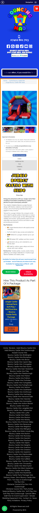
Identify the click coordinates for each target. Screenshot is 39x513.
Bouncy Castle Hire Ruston (19, 433)
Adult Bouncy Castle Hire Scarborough (19, 350)
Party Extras (28, 489)
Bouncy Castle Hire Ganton (19, 387)
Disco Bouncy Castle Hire (25, 477)
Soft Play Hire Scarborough (13, 493)
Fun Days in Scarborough (22, 480)
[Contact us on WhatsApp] (4, 508)
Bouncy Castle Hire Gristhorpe (19, 392)
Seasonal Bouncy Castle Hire (14, 491)
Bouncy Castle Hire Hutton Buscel (19, 403)
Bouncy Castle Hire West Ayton (19, 466)
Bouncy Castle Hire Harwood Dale (19, 396)
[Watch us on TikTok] (21, 46)
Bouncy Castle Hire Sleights (19, 445)
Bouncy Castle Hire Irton (19, 406)
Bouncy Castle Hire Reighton (19, 426)
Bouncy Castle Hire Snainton (19, 447)
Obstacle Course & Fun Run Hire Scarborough (19, 485)
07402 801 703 (19, 40)
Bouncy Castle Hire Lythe (19, 413)
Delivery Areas (9, 477)
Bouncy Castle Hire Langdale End (20, 408)
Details (19, 158)
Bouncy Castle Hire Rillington (19, 429)
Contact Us (27, 498)
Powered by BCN (19, 510)
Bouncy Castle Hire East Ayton (19, 366)
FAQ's (9, 480)
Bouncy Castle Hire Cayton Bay (19, 362)
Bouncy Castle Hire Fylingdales (19, 383)
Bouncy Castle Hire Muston (19, 417)
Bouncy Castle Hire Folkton (19, 378)
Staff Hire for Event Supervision (16, 496)
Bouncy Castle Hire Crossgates (20, 364)
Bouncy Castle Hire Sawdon (19, 438)
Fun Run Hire (19, 482)
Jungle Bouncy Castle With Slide (15, 82)
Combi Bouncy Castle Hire (17, 80)
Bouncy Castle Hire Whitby (19, 470)
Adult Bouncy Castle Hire (26, 348)
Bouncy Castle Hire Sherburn (19, 440)
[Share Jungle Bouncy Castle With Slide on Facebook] (19, 155)
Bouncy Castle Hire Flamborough (19, 373)
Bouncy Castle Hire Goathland (19, 390)
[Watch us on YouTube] (26, 46)
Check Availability (28, 273)
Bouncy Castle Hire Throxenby (19, 463)
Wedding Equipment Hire (12, 498)
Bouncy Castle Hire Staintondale (19, 454)
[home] (2, 2)
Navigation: (29, 2)
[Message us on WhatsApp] (30, 46)
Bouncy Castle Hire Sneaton (19, 450)
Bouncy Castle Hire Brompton (19, 357)
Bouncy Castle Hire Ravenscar (19, 424)
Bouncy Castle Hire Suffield (19, 459)
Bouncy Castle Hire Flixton (19, 376)
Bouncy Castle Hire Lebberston (19, 410)
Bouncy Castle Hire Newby (19, 420)
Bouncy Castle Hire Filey (19, 371)
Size (19, 164)
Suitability (19, 166)
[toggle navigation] (36, 2)
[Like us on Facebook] (8, 46)
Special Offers (30, 493)
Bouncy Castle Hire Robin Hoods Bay (19, 431)
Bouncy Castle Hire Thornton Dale (19, 461)
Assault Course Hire (19, 353)
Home (5, 80)
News (34, 498)
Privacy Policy (26, 500)
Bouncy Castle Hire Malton (19, 415)
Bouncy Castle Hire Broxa (19, 360)
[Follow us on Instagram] (17, 46)
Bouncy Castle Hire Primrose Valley (19, 422)
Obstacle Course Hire (14, 489)
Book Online (11, 272)
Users (19, 169)
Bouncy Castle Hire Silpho (19, 443)
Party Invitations (13, 500)
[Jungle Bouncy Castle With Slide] (19, 108)
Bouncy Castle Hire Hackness (19, 394)
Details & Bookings (11, 329)
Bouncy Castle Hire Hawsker (19, 399)
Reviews (12, 348)
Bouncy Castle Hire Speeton (20, 452)
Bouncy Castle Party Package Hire (19, 475)
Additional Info (19, 161)
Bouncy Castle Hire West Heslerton (19, 468)
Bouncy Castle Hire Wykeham (19, 473)
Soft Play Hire (31, 491)
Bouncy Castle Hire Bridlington (19, 355)
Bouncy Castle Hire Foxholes (19, 380)
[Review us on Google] (13, 46)
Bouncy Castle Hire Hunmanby (19, 401)
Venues (32, 496)
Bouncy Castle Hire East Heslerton (19, 369)
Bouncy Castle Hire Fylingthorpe (19, 385)
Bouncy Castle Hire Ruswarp (19, 436)
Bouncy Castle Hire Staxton (19, 457)
